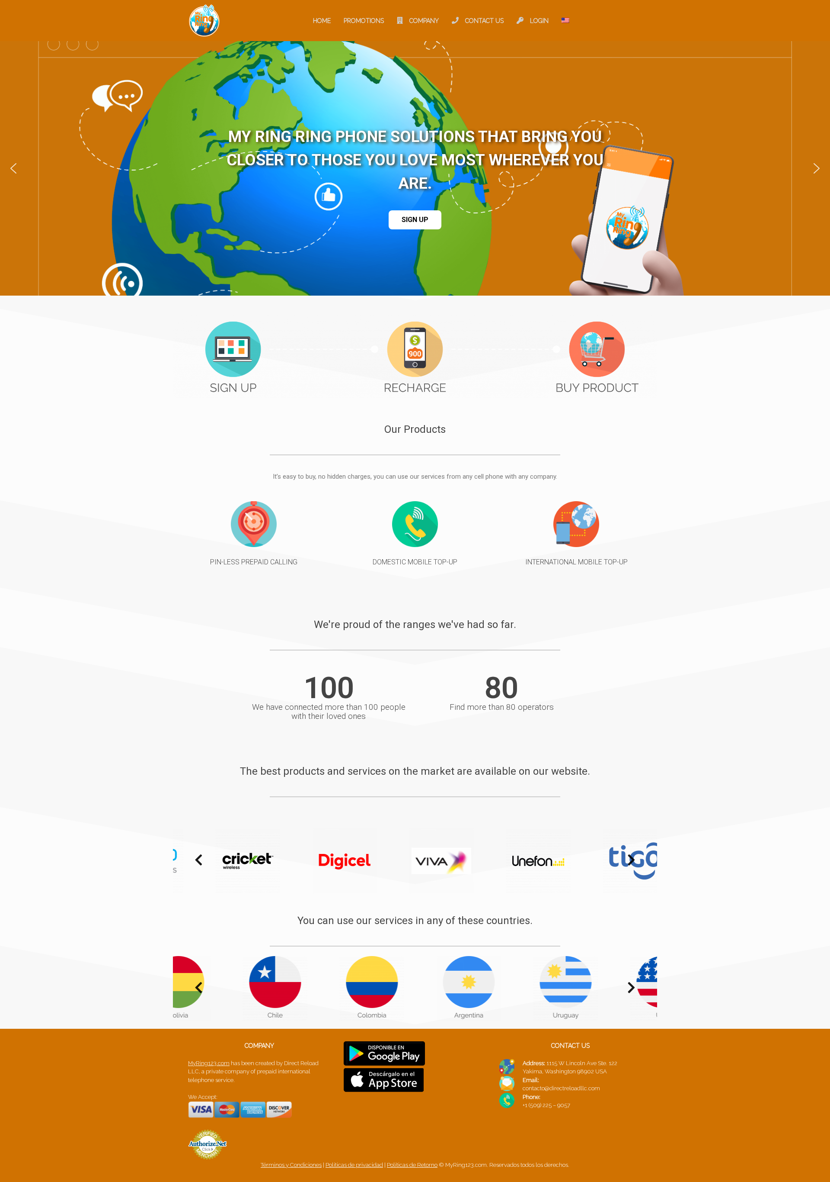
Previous (194, 862)
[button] (13, 168)
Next (631, 862)
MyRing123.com (209, 1063)
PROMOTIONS (364, 20)
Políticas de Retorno (412, 1165)
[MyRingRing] (204, 20)
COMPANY (424, 20)
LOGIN (539, 20)
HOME (322, 20)
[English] (565, 20)
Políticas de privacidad (354, 1165)
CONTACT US (484, 20)
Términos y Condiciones (291, 1165)
